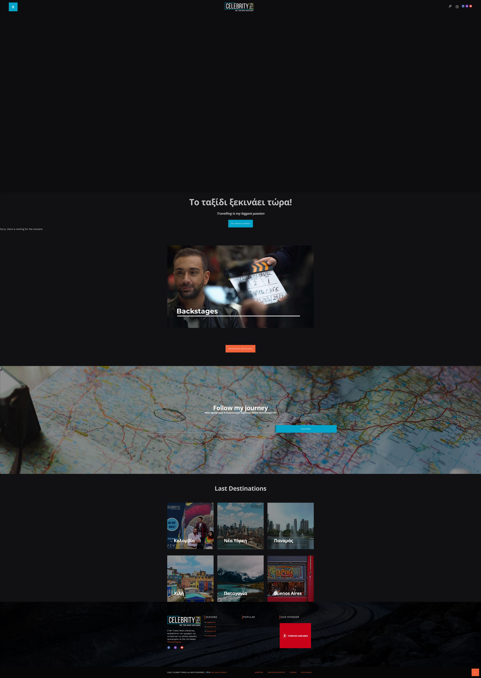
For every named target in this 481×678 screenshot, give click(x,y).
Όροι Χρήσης (306, 672)
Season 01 (211, 622)
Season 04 (211, 635)
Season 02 (211, 626)
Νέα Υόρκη (235, 541)
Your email (150, 428)
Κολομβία (184, 541)
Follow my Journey (240, 223)
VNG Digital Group (219, 672)
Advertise (259, 672)
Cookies (293, 672)
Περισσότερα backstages (240, 349)
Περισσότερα (173, 642)
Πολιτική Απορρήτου (276, 672)
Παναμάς (283, 541)
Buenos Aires (288, 593)
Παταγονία (235, 593)
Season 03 (211, 631)
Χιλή (179, 593)
